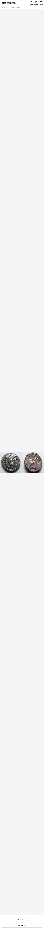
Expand (20, 925)
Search (36, 4)
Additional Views (21, 920)
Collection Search (15, 7)
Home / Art (4, 7)
